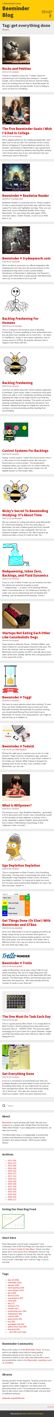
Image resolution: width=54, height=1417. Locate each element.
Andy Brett (18, 928)
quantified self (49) (16, 1324)
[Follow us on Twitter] (50, 13)
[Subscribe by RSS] (46, 13)
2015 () (12, 1171)
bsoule (17, 262)
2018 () (12, 1179)
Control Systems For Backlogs (25, 450)
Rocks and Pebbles (16, 68)
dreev (17, 72)
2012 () (12, 1163)
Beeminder (7, 1122)
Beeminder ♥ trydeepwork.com (26, 258)
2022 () (12, 1189)
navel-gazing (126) (16, 1288)
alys (16, 1020)
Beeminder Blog (15, 11)
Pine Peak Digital (36, 1414)
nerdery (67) (13, 1308)
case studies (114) (16, 1290)
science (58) (13, 1316)
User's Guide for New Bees (23, 1249)
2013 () (12, 1166)
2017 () (12, 1176)
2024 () (12, 1194)
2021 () (12, 1186)
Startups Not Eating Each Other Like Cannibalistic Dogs (26, 635)
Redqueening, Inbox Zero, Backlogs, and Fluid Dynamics (25, 573)
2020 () (12, 1184)
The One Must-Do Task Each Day (26, 1016)
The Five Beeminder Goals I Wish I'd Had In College (27, 130)
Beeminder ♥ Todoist (18, 746)
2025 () (12, 1197)
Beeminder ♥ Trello (17, 963)
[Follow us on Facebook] (50, 17)
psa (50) (11, 1321)
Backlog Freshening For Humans (20, 320)
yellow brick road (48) (17, 1327)
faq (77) (11, 1303)
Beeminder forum (33, 1350)
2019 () (12, 1181)
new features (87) (15, 1298)
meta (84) (12, 1301)
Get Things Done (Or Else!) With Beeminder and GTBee (26, 922)
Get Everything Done (18, 1073)
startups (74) (13, 1306)
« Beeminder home (11, 3)
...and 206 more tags (17, 1332)
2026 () (12, 1199)
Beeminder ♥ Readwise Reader (25, 195)
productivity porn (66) (17, 1311)
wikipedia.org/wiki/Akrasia (13, 1398)
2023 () (12, 1192)
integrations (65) (15, 1314)
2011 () (12, 1160)
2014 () (12, 1168)
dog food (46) (14, 1329)
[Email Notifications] (43, 13)
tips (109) (12, 1293)
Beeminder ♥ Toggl (16, 697)
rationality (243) (14, 1282)
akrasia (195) (13, 1285)
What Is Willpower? (17, 805)
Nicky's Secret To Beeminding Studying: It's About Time (25, 513)
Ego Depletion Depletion (21, 865)
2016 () (12, 1173)
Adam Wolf (19, 199)
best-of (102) (13, 1295)
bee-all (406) (13, 1280)
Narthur (25, 1414)
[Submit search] (4, 1106)
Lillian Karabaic (20, 750)
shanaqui (18, 136)
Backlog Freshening (17, 383)
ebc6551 (50, 1407)
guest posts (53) (15, 1319)
